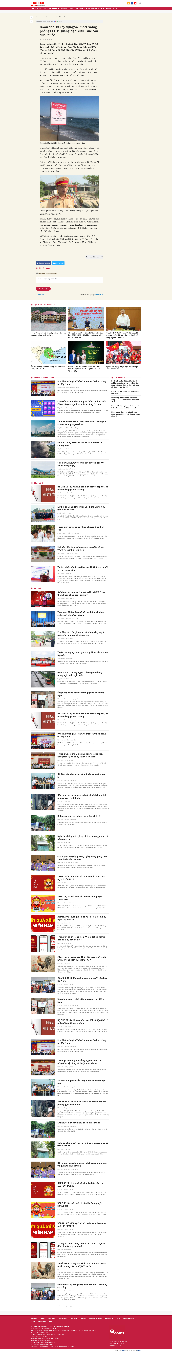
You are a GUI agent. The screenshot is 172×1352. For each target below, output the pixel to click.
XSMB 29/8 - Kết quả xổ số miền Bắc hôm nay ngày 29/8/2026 (81, 878)
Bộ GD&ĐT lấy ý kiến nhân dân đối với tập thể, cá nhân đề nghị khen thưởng (82, 488)
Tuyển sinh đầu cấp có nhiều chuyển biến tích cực (80, 528)
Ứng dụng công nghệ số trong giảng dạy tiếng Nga (80, 694)
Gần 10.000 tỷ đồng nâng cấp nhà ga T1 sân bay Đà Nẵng (82, 979)
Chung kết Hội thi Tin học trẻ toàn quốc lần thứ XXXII (126, 392)
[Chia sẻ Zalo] (31, 21)
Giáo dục (38, 8)
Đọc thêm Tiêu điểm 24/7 (44, 305)
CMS (125, 1350)
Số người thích (98, 294)
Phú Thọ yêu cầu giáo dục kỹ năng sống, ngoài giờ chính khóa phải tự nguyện (81, 633)
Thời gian (89, 295)
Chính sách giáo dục (72, 493)
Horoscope (69, 408)
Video (33, 1321)
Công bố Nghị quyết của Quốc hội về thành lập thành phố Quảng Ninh (125, 407)
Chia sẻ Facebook (44, 263)
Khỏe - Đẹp (53, 8)
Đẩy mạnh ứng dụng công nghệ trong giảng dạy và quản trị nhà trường (82, 858)
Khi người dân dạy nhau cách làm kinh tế (78, 816)
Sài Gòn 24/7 (42, 1321)
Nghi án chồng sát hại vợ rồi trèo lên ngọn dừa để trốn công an (82, 837)
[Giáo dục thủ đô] (38, 3)
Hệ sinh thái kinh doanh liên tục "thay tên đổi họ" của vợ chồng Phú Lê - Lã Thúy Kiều (84, 368)
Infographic (67, 943)
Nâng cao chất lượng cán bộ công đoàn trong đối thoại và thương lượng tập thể (125, 414)
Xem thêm (69, 1307)
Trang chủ (39, 17)
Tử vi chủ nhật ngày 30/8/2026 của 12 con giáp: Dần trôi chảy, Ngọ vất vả (82, 423)
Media (115, 8)
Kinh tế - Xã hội (71, 469)
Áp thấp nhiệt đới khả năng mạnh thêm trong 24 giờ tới (48, 367)
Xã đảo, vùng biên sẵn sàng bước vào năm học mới (81, 775)
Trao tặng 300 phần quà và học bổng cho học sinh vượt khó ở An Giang (80, 613)
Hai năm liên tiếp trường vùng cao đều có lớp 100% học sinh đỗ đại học (80, 548)
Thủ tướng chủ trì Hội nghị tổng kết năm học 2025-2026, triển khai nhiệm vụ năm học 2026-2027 (85, 335)
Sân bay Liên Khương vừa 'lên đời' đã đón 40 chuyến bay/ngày (80, 464)
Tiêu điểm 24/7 (60, 17)
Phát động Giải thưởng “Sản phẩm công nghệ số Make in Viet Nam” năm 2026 (125, 400)
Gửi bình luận (43, 289)
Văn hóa (82, 8)
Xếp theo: (83, 294)
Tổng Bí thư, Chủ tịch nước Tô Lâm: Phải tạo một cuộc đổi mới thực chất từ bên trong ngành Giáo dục (123, 335)
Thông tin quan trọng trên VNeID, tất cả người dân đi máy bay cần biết (81, 938)
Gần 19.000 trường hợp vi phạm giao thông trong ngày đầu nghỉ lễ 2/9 (79, 674)
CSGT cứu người (51, 273)
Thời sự (45, 8)
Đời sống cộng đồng (94, 8)
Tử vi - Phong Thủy (72, 428)
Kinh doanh (73, 8)
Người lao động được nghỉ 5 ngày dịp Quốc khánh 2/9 (122, 367)
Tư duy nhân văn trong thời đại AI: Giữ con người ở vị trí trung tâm (82, 568)
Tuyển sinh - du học (72, 553)
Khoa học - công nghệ (71, 699)
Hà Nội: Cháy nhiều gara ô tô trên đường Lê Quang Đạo (79, 444)
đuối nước (42, 273)
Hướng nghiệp (63, 8)
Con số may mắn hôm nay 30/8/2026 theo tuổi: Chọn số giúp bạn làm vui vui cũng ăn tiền (81, 403)
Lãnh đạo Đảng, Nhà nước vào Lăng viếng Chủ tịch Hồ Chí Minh (81, 508)
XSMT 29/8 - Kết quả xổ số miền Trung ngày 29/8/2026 (80, 898)
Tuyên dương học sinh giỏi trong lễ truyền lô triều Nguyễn (82, 653)
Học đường (107, 8)
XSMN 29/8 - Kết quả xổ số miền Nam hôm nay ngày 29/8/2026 (81, 918)
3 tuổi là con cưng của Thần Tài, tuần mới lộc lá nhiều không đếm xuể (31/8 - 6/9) (81, 958)
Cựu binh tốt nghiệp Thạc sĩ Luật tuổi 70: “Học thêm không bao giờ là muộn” (81, 593)
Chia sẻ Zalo (59, 263)
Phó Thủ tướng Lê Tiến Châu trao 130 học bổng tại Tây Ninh (81, 382)
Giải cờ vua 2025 (128, 1318)
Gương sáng (70, 598)
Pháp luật (69, 449)
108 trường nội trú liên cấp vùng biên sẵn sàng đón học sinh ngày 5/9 (48, 334)
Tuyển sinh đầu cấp (73, 533)
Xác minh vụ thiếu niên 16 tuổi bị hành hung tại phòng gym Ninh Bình (81, 796)
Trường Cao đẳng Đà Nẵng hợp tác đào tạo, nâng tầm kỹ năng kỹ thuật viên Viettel (80, 755)
